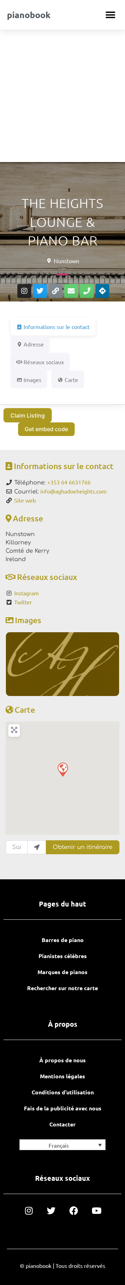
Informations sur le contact (64, 466)
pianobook (28, 14)
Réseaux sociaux (47, 577)
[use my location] (36, 847)
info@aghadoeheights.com (73, 491)
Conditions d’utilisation (63, 1092)
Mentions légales (62, 1076)
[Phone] (87, 291)
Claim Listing (27, 415)
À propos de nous (62, 1060)
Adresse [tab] (34, 344)
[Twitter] (40, 291)
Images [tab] (32, 379)
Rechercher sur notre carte (62, 988)
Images (28, 620)
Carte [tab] (71, 379)
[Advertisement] (62, 96)
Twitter (23, 601)
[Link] (55, 291)
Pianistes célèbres (63, 955)
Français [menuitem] (59, 1145)
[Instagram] (24, 291)
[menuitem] (62, 1144)
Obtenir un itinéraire (82, 847)
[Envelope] (71, 291)
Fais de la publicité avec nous (62, 1108)
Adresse (28, 518)
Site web (25, 500)
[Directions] (102, 291)
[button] (110, 15)
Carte (25, 709)
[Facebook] (73, 1210)
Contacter (62, 1124)
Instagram (26, 592)
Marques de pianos (63, 972)
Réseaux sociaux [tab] (44, 361)
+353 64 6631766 (69, 482)
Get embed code (46, 429)
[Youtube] (96, 1210)
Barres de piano (63, 939)
